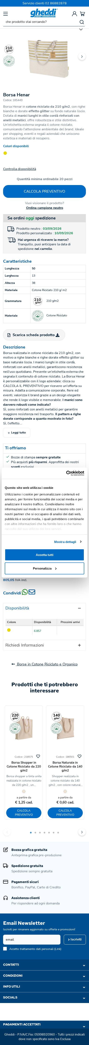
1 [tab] (31, 833)
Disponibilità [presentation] (17, 608)
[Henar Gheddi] (44, 53)
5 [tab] (49, 833)
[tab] (44, 608)
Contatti (11, 965)
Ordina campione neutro (44, 208)
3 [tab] (40, 833)
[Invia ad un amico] (32, 593)
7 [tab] (58, 833)
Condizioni (13, 976)
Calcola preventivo (44, 191)
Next (82, 56)
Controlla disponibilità (19, 169)
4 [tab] (44, 833)
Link (57, 949)
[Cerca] (82, 21)
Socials (10, 997)
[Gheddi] (44, 13)
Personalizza (42, 568)
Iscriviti (76, 939)
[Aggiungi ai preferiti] (38, 756)
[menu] (5, 13)
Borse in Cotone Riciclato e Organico (47, 664)
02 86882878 (56, 3)
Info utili (11, 986)
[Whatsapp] (25, 593)
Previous (7, 56)
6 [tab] (54, 833)
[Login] (74, 13)
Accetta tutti (44, 555)
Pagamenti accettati (22, 1024)
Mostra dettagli (65, 541)
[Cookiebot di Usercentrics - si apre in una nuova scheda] (66, 473)
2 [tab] (35, 833)
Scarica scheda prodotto (34, 334)
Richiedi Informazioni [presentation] (24, 645)
